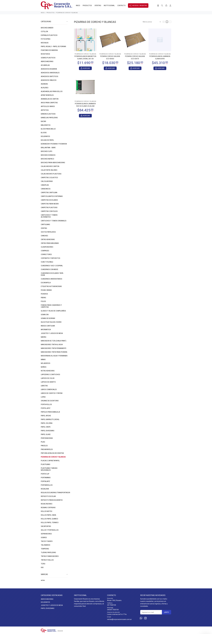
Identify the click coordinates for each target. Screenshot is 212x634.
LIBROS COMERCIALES (49, 389)
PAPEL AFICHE (46, 416)
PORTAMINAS (46, 477)
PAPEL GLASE (46, 434)
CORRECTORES (46, 254)
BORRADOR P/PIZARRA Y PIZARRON (54, 144)
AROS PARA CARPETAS (49, 103)
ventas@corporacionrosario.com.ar (119, 619)
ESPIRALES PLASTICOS (49, 35)
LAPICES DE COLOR (47, 378)
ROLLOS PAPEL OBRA (48, 515)
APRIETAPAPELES (47, 95)
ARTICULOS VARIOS (48, 106)
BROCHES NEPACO (47, 159)
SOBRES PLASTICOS (48, 58)
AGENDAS (44, 84)
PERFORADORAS (47, 438)
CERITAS (44, 228)
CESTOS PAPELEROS (48, 232)
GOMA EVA (45, 314)
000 (42, 567)
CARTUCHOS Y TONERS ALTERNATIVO (49, 216)
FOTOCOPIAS (45, 39)
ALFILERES (44, 88)
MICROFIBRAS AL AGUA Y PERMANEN (54, 356)
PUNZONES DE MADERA (49, 50)
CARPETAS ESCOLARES (49, 200)
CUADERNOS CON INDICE (49, 269)
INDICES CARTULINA (48, 326)
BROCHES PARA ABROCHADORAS (53, 162)
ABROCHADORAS (47, 61)
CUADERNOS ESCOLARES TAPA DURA (52, 274)
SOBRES (44, 537)
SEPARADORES (46, 534)
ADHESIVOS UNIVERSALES (50, 73)
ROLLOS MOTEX (46, 511)
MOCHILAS (44, 43)
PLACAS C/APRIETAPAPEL (50, 461)
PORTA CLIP (45, 474)
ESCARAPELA (46, 283)
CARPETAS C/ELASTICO (49, 177)
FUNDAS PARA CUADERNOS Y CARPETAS (51, 306)
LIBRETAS (44, 386)
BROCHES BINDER (47, 28)
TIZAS (43, 564)
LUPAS (43, 397)
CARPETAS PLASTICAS (49, 207)
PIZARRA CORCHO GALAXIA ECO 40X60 (110, 57)
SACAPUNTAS (46, 526)
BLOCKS (44, 132)
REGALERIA (45, 489)
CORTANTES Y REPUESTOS (50, 258)
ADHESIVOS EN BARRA (49, 69)
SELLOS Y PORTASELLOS (50, 530)
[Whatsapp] (141, 618)
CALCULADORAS (47, 181)
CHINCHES (44, 236)
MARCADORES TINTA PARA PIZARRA (54, 352)
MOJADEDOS (45, 363)
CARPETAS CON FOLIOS (49, 211)
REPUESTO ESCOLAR (48, 496)
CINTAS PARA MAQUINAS (50, 243)
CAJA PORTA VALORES (49, 170)
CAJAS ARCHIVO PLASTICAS (51, 174)
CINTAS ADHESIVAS (48, 239)
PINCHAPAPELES (47, 449)
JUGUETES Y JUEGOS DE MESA (52, 333)
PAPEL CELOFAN (46, 423)
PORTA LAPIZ (45, 408)
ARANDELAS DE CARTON (49, 99)
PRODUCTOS (50, 12)
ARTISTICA (45, 110)
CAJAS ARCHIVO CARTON (50, 166)
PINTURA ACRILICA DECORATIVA (52, 453)
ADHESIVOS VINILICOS (48, 80)
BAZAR (43, 121)
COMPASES (45, 251)
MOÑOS (43, 367)
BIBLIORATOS (45, 125)
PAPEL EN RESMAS (47, 431)
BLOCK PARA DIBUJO (48, 129)
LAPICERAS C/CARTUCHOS (50, 374)
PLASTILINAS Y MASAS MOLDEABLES (49, 469)
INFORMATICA (46, 329)
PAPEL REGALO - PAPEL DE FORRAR (53, 46)
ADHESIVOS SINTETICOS (49, 76)
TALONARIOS (45, 545)
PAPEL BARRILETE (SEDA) (50, 419)
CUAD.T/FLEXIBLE (47, 262)
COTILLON (44, 31)
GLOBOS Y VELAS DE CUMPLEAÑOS (53, 311)
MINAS (43, 359)
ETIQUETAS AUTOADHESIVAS (51, 286)
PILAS (43, 442)
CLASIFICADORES (47, 247)
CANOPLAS (45, 185)
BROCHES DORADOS (48, 155)
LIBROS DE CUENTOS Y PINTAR (51, 393)
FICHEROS (44, 294)
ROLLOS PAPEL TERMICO (50, 522)
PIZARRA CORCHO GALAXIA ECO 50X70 (135, 57)
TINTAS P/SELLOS (47, 560)
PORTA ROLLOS (46, 404)
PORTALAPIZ (45, 481)
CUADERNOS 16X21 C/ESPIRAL (52, 266)
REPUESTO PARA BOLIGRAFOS (52, 500)
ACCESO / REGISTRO (139, 5)
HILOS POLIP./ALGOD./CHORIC (51, 322)
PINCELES (44, 446)
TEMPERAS (45, 549)
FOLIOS (43, 301)
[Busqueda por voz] (158, 5)
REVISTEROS (45, 54)
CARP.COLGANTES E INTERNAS (52, 196)
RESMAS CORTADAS (48, 507)
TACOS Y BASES (47, 541)
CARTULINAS (45, 224)
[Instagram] (145, 618)
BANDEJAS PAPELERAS (49, 118)
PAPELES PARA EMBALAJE (50, 412)
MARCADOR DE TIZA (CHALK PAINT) (53, 341)
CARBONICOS (45, 189)
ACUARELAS (45, 65)
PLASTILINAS (45, 464)
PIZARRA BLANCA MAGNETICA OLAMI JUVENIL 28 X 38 (85, 57)
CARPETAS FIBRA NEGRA (50, 204)
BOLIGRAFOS (45, 136)
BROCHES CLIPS (46, 151)
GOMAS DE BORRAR (48, 318)
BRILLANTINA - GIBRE (48, 147)
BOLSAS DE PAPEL (47, 140)
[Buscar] (162, 5)
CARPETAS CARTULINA (49, 192)
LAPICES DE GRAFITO (48, 382)
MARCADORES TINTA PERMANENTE (53, 348)
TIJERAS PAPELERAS (48, 552)
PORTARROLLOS (47, 485)
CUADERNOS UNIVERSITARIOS (51, 279)
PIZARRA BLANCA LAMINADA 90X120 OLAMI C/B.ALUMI (85, 105)
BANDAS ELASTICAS (48, 114)
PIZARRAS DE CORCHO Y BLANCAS (67, 12)
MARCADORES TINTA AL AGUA (52, 344)
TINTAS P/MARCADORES (50, 556)
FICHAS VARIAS (46, 290)
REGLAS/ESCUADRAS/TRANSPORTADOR (54, 492)
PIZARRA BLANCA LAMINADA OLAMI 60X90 (159, 57)
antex (43, 580)
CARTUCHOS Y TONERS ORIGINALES (53, 221)
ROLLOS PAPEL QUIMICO (49, 519)
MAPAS (43, 337)
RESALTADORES (46, 504)
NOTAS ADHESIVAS (48, 371)
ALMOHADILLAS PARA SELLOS (51, 91)
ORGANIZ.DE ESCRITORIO (50, 401)
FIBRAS (43, 297)
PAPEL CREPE (46, 427)
